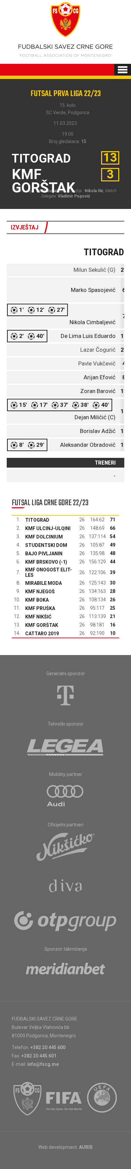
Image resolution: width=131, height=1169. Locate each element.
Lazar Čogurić (98, 349)
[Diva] (66, 887)
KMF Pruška (40, 608)
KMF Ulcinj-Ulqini (48, 528)
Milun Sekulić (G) (95, 269)
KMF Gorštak (41, 625)
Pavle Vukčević (97, 363)
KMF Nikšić (38, 616)
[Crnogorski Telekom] (65, 695)
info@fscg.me (43, 1064)
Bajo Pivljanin (43, 553)
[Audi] (65, 796)
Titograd (37, 520)
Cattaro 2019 (42, 633)
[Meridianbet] (65, 971)
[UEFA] (102, 1099)
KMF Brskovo (41, 562)
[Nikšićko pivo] (65, 846)
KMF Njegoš (40, 591)
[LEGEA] (65, 746)
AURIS (86, 1147)
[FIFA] (64, 1099)
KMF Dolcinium (44, 536)
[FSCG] (27, 1099)
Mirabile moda (43, 583)
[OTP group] (65, 920)
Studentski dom (46, 545)
